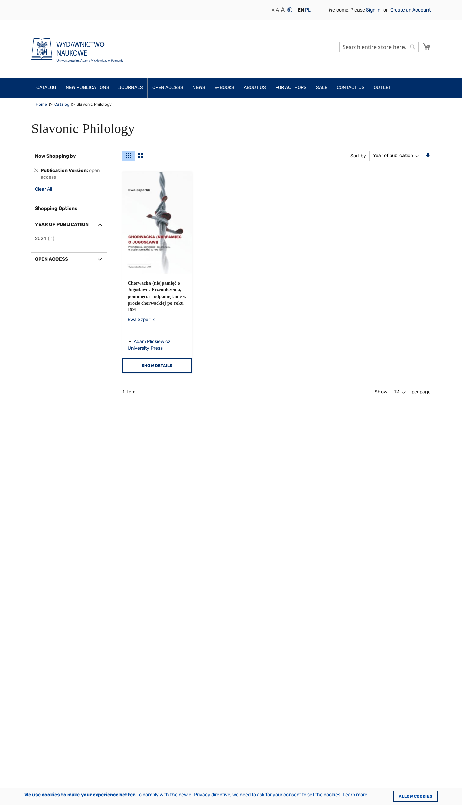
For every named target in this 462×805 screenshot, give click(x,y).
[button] (301, 10)
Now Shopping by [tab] (55, 156)
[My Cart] (427, 46)
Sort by (358, 155)
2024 (45, 238)
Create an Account (410, 10)
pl (308, 10)
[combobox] (379, 47)
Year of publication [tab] (62, 224)
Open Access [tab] (51, 259)
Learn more (355, 795)
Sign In (374, 10)
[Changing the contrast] (289, 9)
